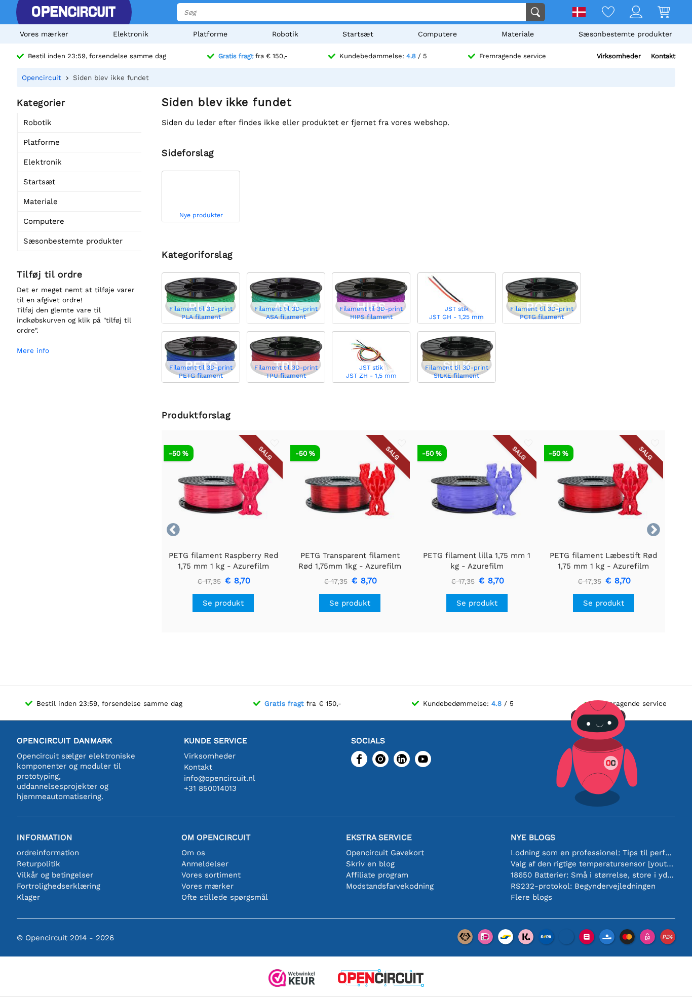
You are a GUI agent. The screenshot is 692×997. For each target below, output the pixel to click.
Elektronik (130, 34)
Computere (437, 34)
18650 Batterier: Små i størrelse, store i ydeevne (593, 875)
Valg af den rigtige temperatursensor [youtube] (593, 863)
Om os (193, 852)
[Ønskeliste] (600, 13)
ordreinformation (48, 852)
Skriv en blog (370, 863)
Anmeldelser (204, 863)
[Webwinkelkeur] (291, 979)
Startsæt (357, 34)
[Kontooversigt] (628, 13)
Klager (28, 897)
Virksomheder (619, 56)
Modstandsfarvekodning (390, 886)
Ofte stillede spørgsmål (224, 897)
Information (44, 837)
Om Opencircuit (216, 837)
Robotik (285, 34)
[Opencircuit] (73, 12)
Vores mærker (44, 34)
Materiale (518, 34)
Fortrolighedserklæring (58, 886)
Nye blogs (533, 837)
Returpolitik (38, 863)
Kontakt (663, 56)
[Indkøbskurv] (656, 13)
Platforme (210, 34)
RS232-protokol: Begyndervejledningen (583, 886)
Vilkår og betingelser (55, 875)
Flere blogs (531, 897)
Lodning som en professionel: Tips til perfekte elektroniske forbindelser (593, 852)
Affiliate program (377, 875)
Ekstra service (379, 837)
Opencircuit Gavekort (385, 852)
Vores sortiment (211, 875)
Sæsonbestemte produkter (625, 34)
